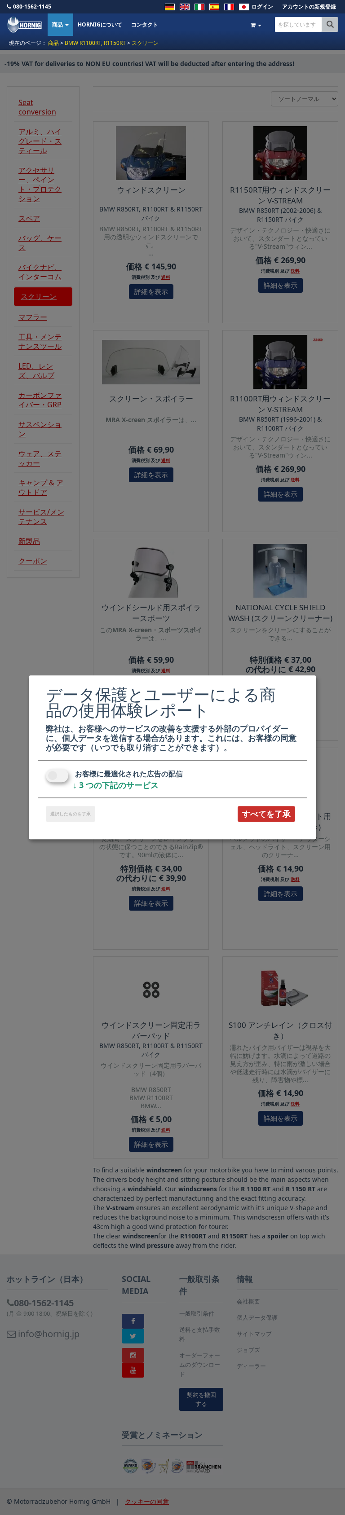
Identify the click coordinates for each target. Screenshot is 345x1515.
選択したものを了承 (70, 813)
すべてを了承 (266, 813)
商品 (58, 24)
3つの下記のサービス (116, 785)
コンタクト (144, 24)
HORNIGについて (100, 24)
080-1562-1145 (32, 6)
